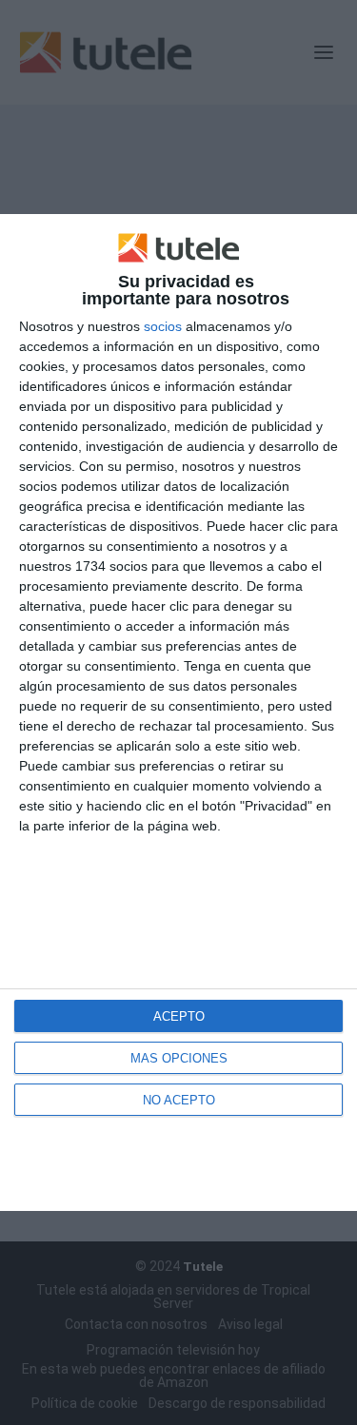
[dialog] (178, 713)
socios (163, 326)
